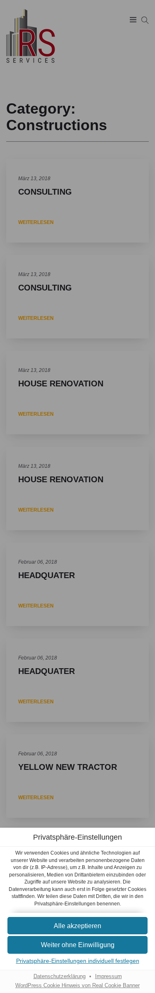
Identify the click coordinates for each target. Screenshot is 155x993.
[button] (77, 926)
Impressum (108, 976)
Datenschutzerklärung (59, 976)
